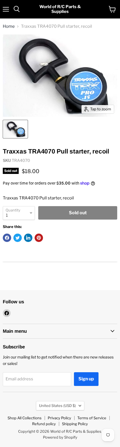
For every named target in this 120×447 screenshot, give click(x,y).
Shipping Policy (75, 424)
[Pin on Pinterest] (39, 238)
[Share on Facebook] (7, 238)
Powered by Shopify (60, 437)
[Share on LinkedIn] (28, 238)
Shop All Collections (25, 418)
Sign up (86, 378)
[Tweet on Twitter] (17, 238)
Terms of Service (91, 418)
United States (57, 405)
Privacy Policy (59, 418)
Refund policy (44, 424)
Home (9, 26)
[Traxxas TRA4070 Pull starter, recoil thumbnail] (15, 129)
